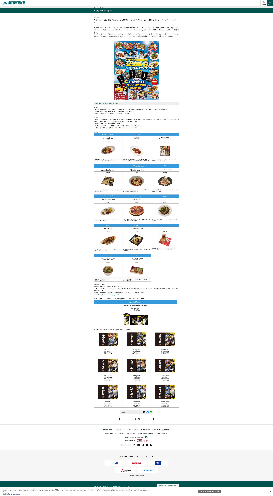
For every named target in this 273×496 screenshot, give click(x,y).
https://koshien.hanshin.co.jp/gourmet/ (108, 295)
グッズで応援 (146, 429)
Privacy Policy (6, 493)
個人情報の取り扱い (115, 486)
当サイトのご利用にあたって (100, 486)
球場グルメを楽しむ (133, 429)
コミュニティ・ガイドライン (130, 486)
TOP (95, 7)
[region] (136, 491)
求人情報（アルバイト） (161, 433)
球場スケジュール (131, 433)
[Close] (270, 491)
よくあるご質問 (108, 433)
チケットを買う (108, 429)
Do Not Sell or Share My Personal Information (209, 491)
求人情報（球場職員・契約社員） (145, 433)
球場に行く (156, 429)
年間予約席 (166, 429)
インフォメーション (119, 433)
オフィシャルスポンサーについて (136, 475)
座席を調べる (120, 429)
